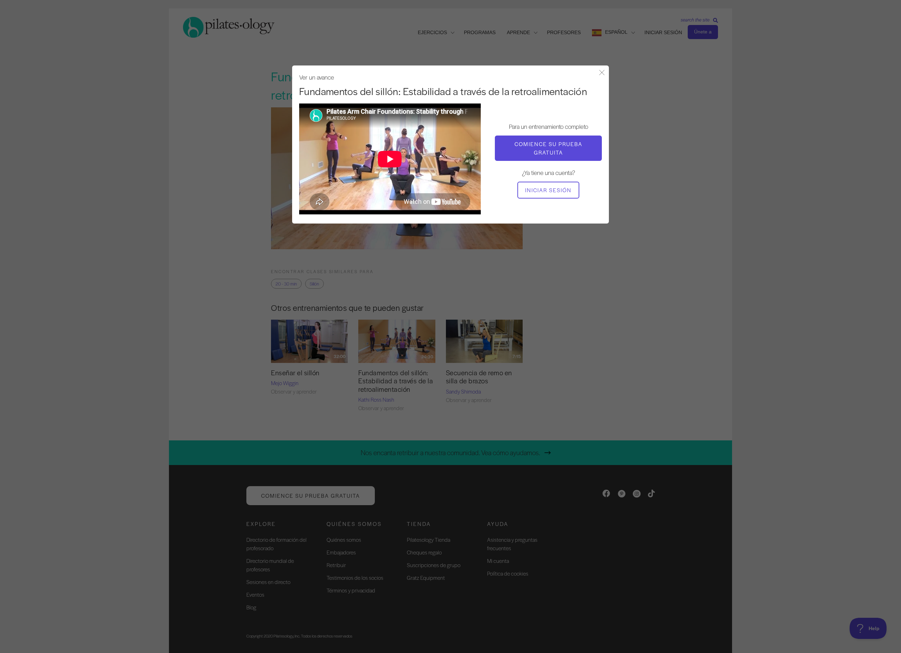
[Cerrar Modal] (602, 73)
